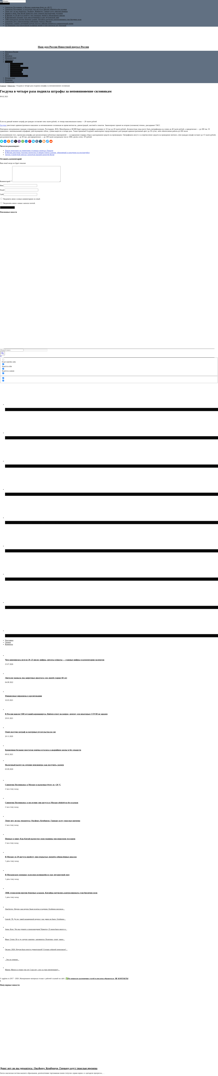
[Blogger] (43, 141)
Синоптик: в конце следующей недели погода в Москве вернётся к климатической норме (39, 24)
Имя (1, 186)
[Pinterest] (29, 141)
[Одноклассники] (8, 141)
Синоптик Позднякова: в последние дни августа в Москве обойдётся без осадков (36, 9)
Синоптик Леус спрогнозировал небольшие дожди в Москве (28, 21)
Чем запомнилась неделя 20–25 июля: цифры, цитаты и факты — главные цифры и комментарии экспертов (54, 660)
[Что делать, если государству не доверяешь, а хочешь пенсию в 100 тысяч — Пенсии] (4, 224)
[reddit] (50, 141)
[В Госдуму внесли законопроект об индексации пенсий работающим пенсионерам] (4, 336)
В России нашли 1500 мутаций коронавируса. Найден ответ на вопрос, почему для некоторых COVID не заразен (56, 714)
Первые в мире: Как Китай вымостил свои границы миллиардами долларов (34, 13)
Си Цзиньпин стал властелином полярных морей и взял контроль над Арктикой (35, 26)
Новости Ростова (16, 74)
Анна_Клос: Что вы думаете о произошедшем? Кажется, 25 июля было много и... (36, 929)
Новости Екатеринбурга (19, 68)
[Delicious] (47, 141)
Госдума (3, 125)
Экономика (9, 60)
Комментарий (6, 181)
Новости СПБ (15, 66)
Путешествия (10, 78)
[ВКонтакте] (5, 141)
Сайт (2, 194)
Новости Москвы (16, 64)
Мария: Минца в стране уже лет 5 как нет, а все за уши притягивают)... (32, 970)
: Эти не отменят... (12, 960)
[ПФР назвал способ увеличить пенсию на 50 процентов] (4, 308)
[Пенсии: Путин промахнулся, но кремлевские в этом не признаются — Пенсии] (4, 252)
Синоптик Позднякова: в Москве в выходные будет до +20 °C (28, 7)
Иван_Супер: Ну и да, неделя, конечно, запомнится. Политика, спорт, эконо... (35, 939)
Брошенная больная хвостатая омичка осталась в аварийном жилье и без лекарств (43, 750)
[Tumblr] (36, 141)
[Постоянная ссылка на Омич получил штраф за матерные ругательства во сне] (9, 728)
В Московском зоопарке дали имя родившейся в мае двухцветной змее (32, 17)
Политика (8, 80)
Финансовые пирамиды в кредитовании (23, 696)
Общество (9, 62)
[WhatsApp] (22, 141)
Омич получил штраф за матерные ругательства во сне (30, 732)
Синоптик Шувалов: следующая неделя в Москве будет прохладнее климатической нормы (59, 635)
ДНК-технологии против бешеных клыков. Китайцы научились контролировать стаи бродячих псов (43, 19)
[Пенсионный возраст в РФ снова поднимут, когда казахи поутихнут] (4, 345)
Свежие (8, 642)
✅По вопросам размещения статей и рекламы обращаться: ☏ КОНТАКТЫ (97, 979)
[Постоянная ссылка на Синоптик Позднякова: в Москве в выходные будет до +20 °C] (9, 780)
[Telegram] (12, 141)
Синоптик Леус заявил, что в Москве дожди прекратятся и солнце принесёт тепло (54, 579)
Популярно (9, 640)
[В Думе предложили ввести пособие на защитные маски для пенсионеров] (4, 261)
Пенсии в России (11, 52)
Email (2, 190)
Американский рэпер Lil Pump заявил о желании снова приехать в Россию (49, 607)
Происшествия (10, 58)
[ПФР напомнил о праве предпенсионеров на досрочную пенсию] (4, 280)
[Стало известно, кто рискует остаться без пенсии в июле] (4, 271)
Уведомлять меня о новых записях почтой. (19, 203)
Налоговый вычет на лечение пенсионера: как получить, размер (34, 765)
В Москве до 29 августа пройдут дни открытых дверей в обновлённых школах (35, 15)
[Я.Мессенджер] (1, 141)
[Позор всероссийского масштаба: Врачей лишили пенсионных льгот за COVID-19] (4, 317)
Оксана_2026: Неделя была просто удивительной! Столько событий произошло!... (36, 949)
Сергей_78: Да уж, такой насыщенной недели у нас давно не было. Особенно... (35, 919)
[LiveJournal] (40, 141)
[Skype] (33, 141)
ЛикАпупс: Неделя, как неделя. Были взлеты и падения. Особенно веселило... (35, 909)
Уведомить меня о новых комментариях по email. (21, 199)
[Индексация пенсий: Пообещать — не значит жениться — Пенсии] (4, 242)
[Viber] (19, 141)
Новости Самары (16, 70)
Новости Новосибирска (19, 76)
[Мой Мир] (26, 141)
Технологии (9, 82)
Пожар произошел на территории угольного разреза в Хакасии (29, 151)
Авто (7, 54)
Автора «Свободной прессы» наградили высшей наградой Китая (29, 155)
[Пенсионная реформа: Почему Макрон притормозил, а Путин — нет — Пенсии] (4, 289)
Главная (3, 86)
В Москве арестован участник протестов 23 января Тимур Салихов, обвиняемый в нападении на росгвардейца (47, 153)
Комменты (9, 644)
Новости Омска (16, 72)
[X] (15, 141)
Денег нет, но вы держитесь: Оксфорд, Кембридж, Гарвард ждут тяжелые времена (36, 11)
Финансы (8, 56)
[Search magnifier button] (2, 353)
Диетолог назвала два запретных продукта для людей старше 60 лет (36, 678)
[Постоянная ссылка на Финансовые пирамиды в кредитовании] (9, 692)
